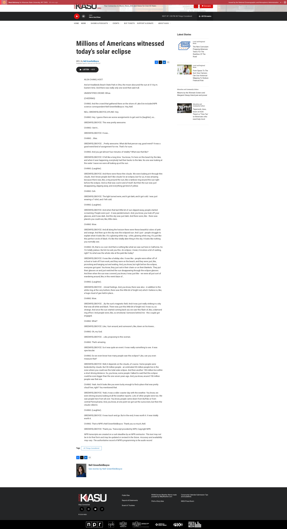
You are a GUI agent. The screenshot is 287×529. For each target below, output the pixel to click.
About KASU (163, 23)
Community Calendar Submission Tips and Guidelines (194, 495)
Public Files (126, 495)
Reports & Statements (130, 500)
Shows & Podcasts (99, 23)
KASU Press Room (187, 501)
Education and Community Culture (188, 89)
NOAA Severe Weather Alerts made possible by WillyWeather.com (164, 495)
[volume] (83, 16)
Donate (207, 6)
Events (116, 23)
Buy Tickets (129, 23)
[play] (77, 16)
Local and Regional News (199, 42)
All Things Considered (91, 448)
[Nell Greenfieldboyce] (81, 470)
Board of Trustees (128, 505)
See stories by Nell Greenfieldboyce (105, 468)
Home (76, 23)
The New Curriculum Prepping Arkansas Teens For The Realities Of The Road (200, 52)
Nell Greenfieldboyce (91, 61)
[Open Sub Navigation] (88, 23)
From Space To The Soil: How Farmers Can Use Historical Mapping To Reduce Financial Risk (200, 76)
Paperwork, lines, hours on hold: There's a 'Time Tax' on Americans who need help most (200, 114)
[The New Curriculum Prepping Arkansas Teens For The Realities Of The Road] (184, 45)
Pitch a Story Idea (157, 501)
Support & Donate (145, 23)
